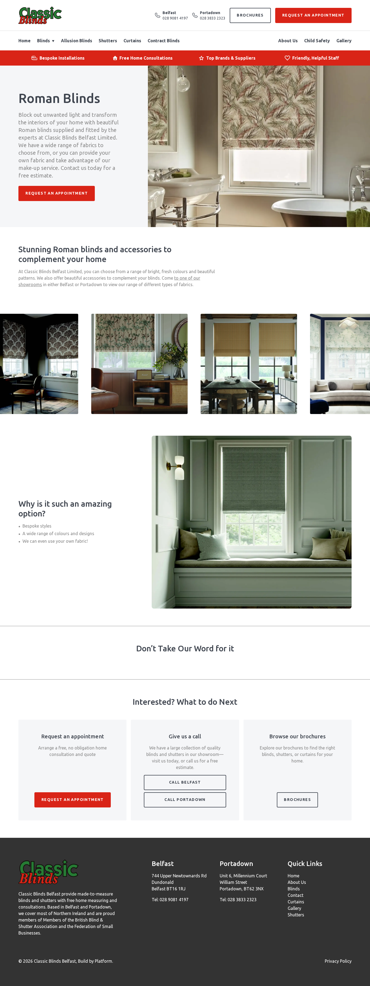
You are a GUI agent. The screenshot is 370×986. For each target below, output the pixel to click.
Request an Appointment (313, 15)
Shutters (108, 40)
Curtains (132, 40)
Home (24, 40)
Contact (295, 895)
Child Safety (317, 40)
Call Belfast (185, 782)
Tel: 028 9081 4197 (170, 899)
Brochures (250, 15)
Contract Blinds (164, 40)
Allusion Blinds (76, 40)
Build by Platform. (95, 961)
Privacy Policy (338, 961)
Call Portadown (185, 799)
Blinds (43, 40)
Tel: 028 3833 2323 (238, 899)
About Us (288, 40)
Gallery (344, 40)
